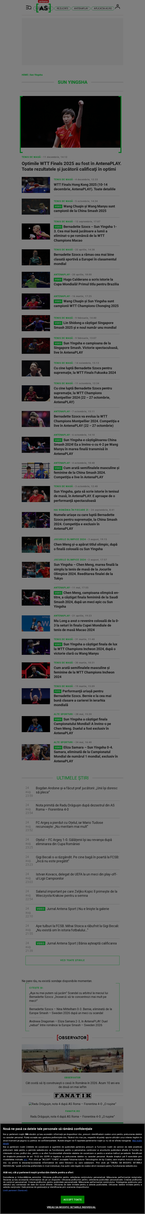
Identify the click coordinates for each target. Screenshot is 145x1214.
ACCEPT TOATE (72, 1199)
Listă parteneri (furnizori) (15, 1190)
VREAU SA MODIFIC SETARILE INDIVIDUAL (71, 1207)
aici (25, 1159)
